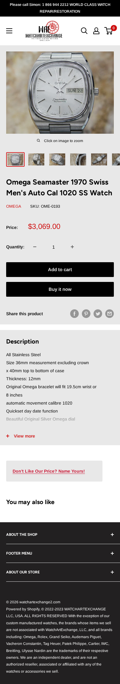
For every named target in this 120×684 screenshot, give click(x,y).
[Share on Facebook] (74, 313)
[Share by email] (109, 313)
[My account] (96, 30)
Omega (13, 206)
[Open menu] (9, 30)
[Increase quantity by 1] (72, 246)
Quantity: (15, 246)
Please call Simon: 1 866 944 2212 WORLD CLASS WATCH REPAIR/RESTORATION (60, 8)
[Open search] (84, 30)
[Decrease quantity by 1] (34, 246)
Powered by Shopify (22, 609)
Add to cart (60, 269)
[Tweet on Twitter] (98, 313)
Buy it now (60, 289)
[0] (109, 31)
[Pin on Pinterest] (86, 313)
